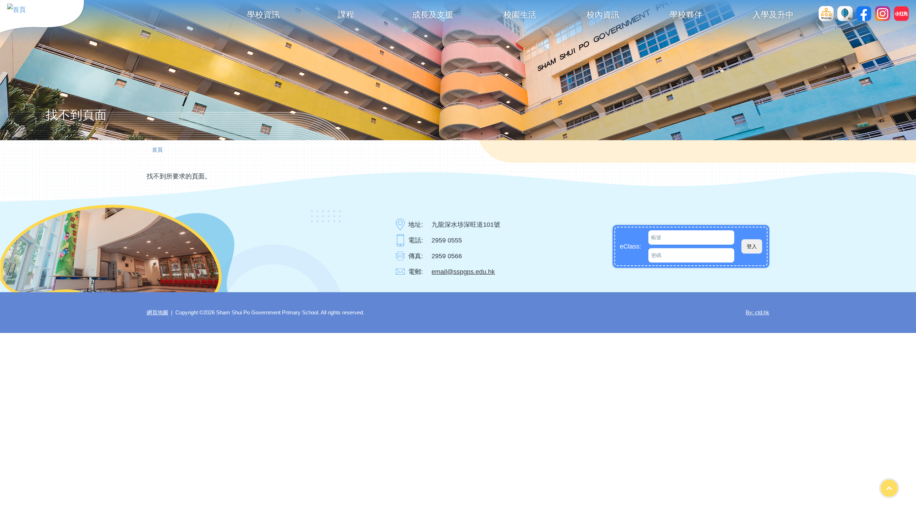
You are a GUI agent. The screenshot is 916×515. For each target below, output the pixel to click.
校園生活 (519, 14)
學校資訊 (263, 14)
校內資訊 (602, 14)
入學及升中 (773, 14)
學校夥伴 (685, 14)
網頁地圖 (157, 312)
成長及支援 (432, 14)
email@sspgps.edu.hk (463, 271)
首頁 (157, 150)
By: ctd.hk (757, 312)
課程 (346, 14)
